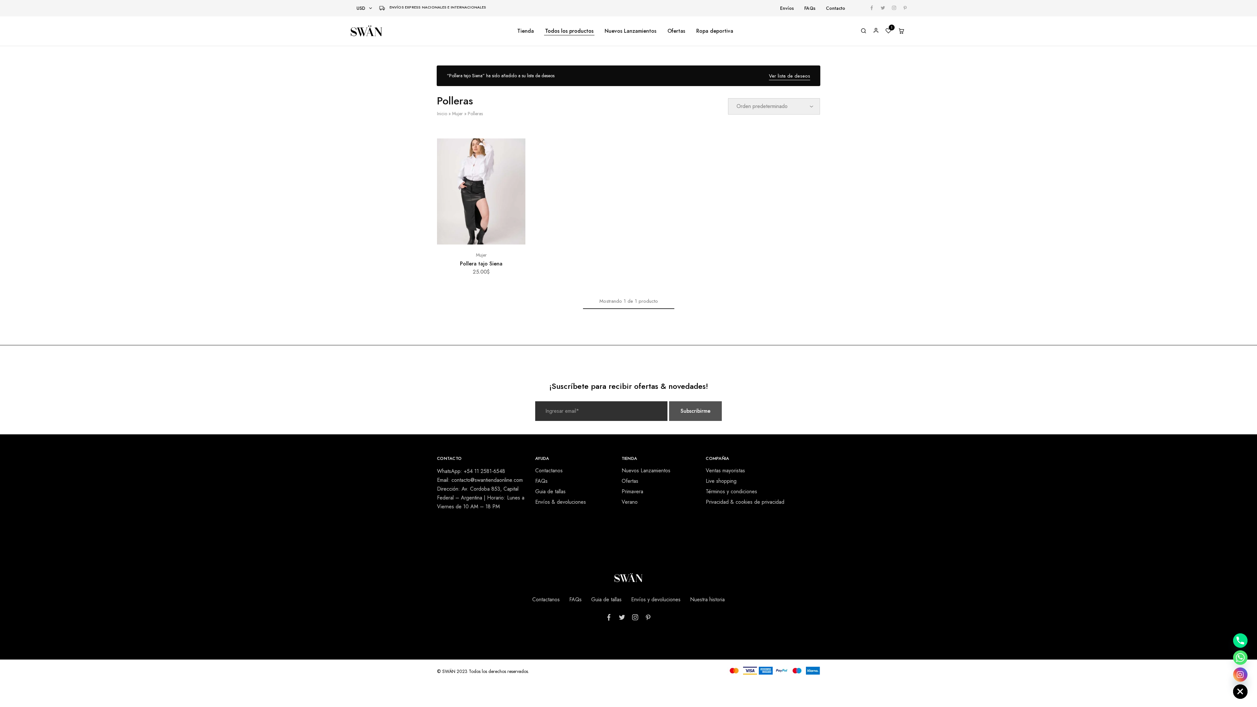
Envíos (787, 8)
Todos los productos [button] (569, 31)
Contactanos (549, 470)
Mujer (457, 113)
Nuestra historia (707, 599)
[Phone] (1240, 640)
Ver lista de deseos (789, 76)
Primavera (632, 491)
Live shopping (721, 481)
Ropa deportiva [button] (714, 31)
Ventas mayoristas (725, 470)
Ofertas (676, 31)
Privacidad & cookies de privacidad (745, 502)
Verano (630, 502)
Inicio (442, 113)
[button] (481, 241)
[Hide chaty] (1240, 691)
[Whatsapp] (1240, 657)
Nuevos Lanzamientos (630, 31)
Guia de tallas (550, 491)
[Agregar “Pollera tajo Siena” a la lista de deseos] (514, 151)
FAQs (809, 8)
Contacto (835, 8)
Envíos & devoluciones (560, 502)
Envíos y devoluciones (656, 599)
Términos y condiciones (731, 491)
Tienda (525, 31)
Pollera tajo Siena (481, 263)
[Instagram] (1240, 674)
